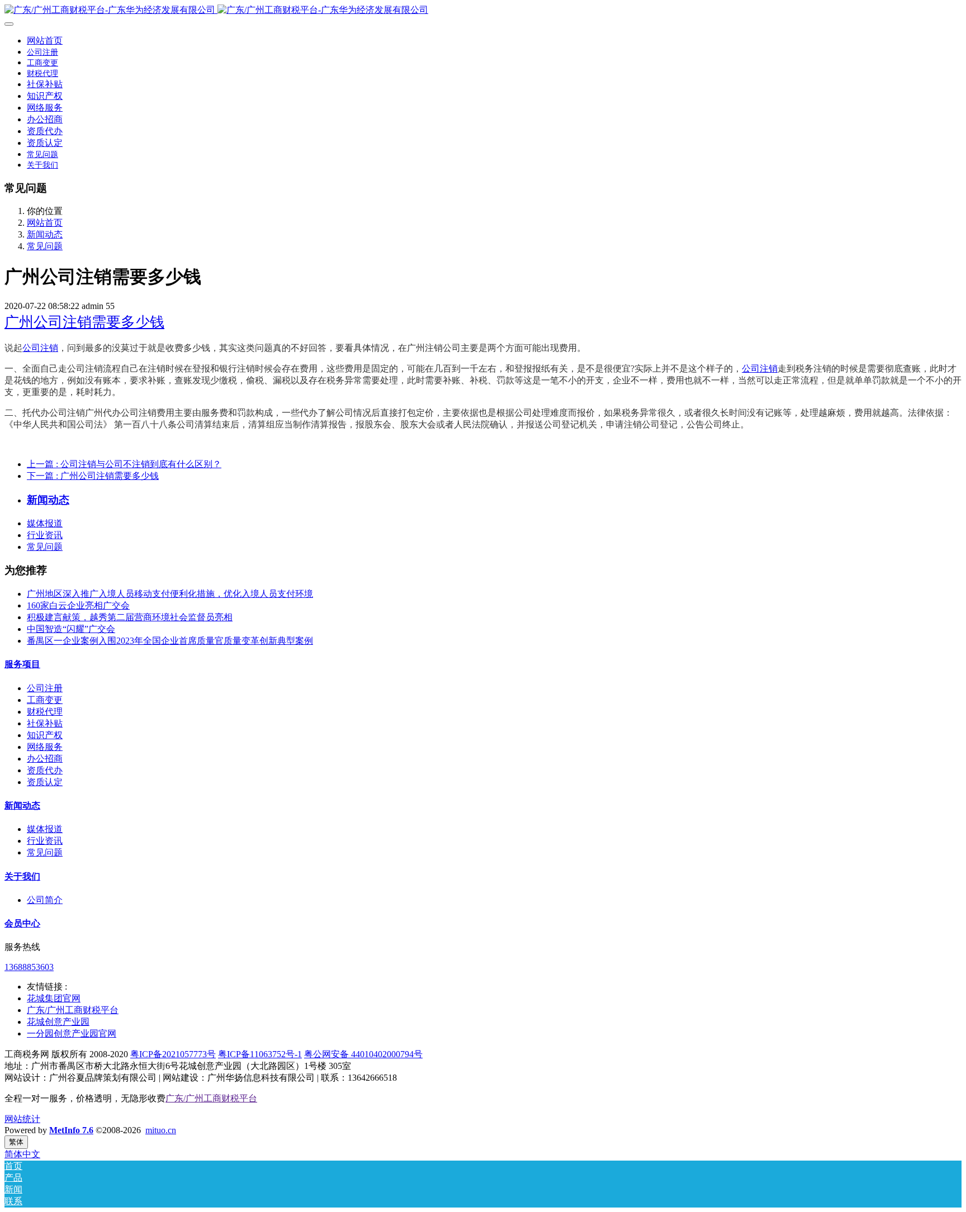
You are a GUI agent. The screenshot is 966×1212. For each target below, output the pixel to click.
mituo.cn (160, 1130)
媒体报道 (45, 523)
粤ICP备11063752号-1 (260, 1054)
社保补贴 (45, 723)
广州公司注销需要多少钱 (84, 322)
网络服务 (45, 747)
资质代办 (45, 770)
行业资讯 (45, 535)
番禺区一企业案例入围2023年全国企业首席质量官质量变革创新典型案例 (170, 640)
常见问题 (45, 246)
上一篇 (124, 464)
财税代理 (45, 711)
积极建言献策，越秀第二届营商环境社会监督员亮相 (130, 617)
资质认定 (45, 782)
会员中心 (22, 923)
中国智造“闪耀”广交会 (71, 629)
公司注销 (40, 348)
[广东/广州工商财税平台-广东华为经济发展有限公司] (483, 10)
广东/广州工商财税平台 (211, 1098)
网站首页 (45, 40)
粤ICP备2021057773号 (173, 1054)
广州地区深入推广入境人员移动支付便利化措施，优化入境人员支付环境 (170, 593)
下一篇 (93, 476)
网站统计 (22, 1119)
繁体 (16, 1142)
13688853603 (29, 967)
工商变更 (45, 700)
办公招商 (45, 758)
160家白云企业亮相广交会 (78, 605)
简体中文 (22, 1154)
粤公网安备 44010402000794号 (363, 1054)
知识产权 (45, 735)
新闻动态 (45, 234)
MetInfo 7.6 (71, 1130)
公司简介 (45, 900)
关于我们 (22, 876)
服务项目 (22, 664)
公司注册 (45, 688)
